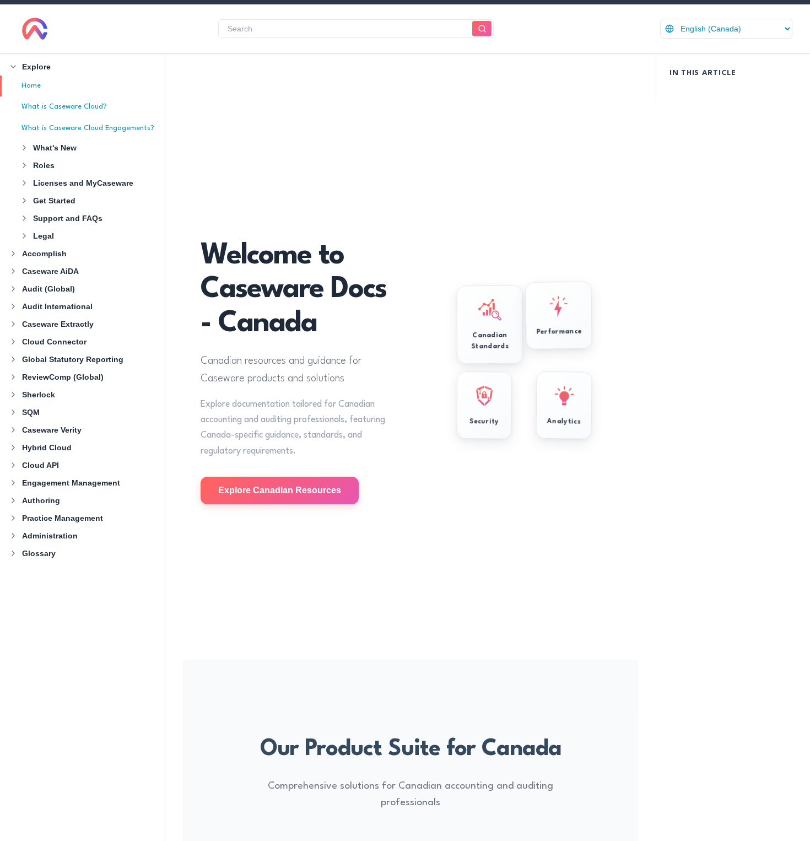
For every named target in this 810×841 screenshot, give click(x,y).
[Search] (482, 29)
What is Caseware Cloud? (64, 106)
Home (31, 85)
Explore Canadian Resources (279, 490)
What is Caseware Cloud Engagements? (87, 128)
